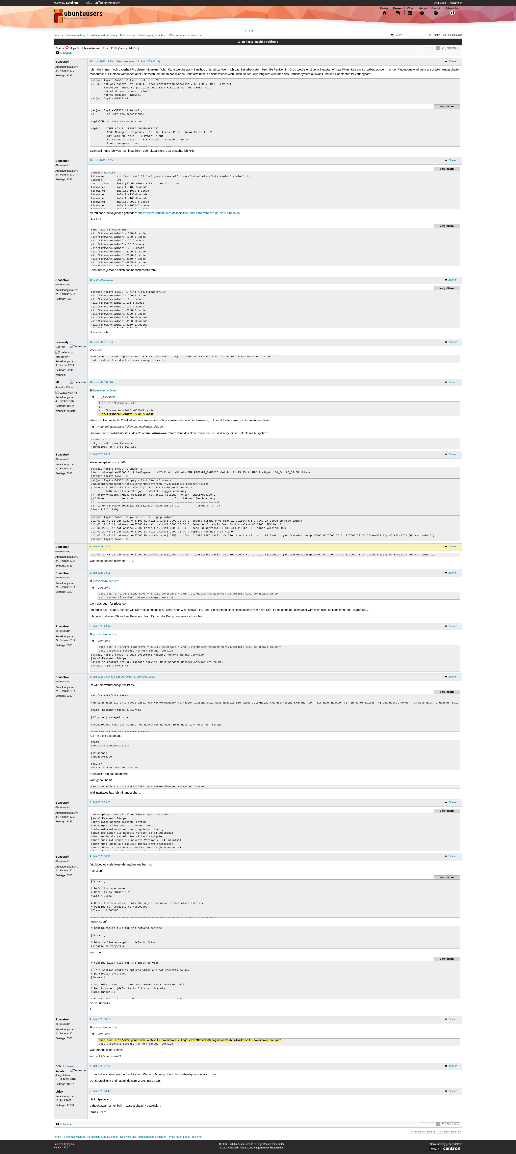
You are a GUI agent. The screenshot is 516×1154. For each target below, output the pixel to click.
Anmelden (440, 2)
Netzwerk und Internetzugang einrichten (143, 35)
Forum (398, 8)
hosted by (60, 3)
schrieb (112, 390)
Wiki (410, 8)
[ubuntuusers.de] (79, 17)
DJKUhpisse (64, 1066)
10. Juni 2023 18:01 (101, 279)
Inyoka (71, 1144)
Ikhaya (422, 8)
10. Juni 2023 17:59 (101, 160)
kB (57, 382)
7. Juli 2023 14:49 (100, 1091)
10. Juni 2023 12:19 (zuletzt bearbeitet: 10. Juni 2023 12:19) (125, 61)
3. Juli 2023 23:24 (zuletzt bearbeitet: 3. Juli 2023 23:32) (122, 676)
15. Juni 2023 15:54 (101, 342)
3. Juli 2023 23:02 (100, 454)
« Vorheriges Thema (423, 1131)
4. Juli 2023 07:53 (100, 1066)
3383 (69, 75)
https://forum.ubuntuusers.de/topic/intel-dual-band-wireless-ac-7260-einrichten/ (189, 213)
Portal (384, 8)
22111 (70, 370)
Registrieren (455, 2)
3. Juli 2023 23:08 (100, 572)
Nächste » (453, 48)
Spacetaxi (62, 62)
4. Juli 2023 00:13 (100, 856)
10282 (70, 406)
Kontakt (234, 1147)
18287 (70, 1084)
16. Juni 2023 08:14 (101, 382)
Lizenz (224, 1147)
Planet (435, 8)
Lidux (59, 1092)
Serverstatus (276, 1147)
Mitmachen (452, 8)
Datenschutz (247, 1147)
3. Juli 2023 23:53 (100, 802)
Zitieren (452, 61)
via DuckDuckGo (452, 35)
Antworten (66, 52)
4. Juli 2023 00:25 (100, 1019)
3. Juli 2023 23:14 (100, 626)
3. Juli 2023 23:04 (100, 546)
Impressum (262, 1147)
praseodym (63, 342)
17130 (70, 1105)
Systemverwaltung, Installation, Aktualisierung (91, 35)
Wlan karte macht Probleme (185, 35)
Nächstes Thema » (450, 1131)
